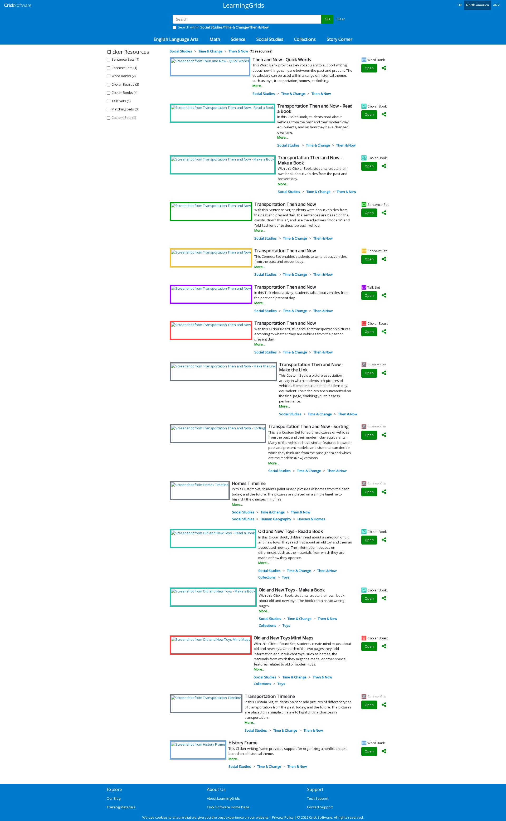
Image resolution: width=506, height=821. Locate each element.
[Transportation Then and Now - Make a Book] (222, 159)
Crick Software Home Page (228, 807)
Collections (267, 577)
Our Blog (113, 798)
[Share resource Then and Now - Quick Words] (384, 68)
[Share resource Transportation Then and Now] (384, 213)
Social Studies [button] (269, 39)
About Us (216, 789)
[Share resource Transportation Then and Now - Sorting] (384, 435)
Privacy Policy (283, 817)
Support (315, 789)
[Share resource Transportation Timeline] (384, 705)
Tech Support (317, 798)
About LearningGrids (223, 798)
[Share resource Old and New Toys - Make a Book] (384, 598)
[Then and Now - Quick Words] (210, 61)
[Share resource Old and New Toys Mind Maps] (384, 646)
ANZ (496, 5)
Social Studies (263, 93)
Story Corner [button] (339, 39)
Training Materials (121, 807)
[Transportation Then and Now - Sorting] (218, 427)
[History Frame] (198, 744)
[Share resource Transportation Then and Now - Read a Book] (384, 114)
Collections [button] (305, 39)
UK (460, 5)
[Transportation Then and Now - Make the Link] (223, 365)
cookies (161, 817)
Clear (341, 19)
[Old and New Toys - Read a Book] (213, 532)
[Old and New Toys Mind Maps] (210, 639)
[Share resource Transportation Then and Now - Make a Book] (384, 166)
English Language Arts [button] (176, 39)
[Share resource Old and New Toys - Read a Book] (384, 540)
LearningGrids (243, 5)
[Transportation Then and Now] (211, 205)
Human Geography (276, 519)
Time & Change (293, 93)
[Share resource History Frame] (384, 751)
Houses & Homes (311, 519)
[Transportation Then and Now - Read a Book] (222, 107)
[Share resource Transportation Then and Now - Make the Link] (384, 373)
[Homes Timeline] (199, 484)
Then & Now (321, 93)
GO (327, 19)
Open (369, 68)
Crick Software (320, 817)
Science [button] (238, 39)
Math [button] (215, 39)
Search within (223, 27)
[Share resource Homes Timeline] (384, 492)
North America (477, 5)
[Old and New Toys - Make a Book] (213, 591)
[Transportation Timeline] (206, 697)
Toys (286, 577)
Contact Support (320, 807)
